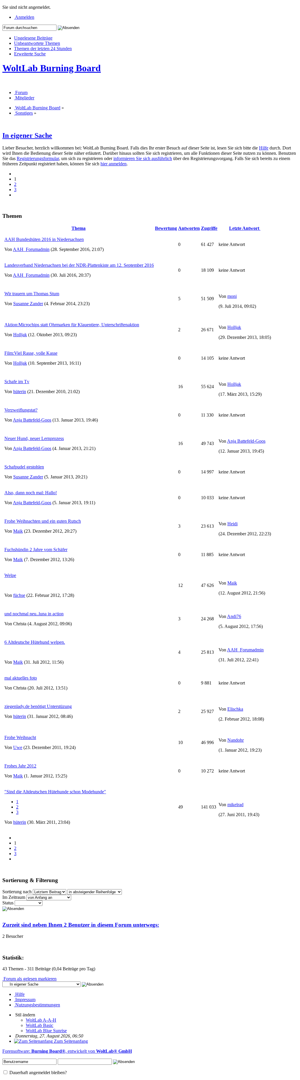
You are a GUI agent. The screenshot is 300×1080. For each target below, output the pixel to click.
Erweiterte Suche (30, 53)
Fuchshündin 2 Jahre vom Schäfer (35, 549)
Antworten (189, 228)
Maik (18, 531)
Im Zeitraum (13, 897)
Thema (78, 228)
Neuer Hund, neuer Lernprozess (34, 438)
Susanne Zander (28, 303)
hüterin (19, 391)
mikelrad (235, 804)
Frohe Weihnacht (20, 737)
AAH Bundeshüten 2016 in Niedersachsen (44, 239)
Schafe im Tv (16, 381)
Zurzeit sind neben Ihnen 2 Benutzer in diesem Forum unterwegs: (80, 925)
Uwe (17, 747)
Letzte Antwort (244, 228)
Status (7, 902)
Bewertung (166, 228)
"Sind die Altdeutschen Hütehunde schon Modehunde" (55, 791)
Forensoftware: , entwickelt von (67, 1051)
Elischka (235, 709)
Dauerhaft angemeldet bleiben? (37, 1072)
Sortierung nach (17, 891)
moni (232, 296)
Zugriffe (209, 228)
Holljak (20, 334)
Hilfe (263, 147)
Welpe (10, 575)
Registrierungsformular (38, 158)
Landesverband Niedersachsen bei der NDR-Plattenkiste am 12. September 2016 (79, 265)
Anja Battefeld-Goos (32, 419)
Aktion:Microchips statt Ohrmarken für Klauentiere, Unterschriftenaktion (71, 324)
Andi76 (234, 616)
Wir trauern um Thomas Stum (31, 293)
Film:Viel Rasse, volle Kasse (30, 353)
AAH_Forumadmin (31, 249)
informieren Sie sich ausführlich (142, 158)
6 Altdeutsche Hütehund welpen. (34, 642)
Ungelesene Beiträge (33, 37)
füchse (19, 595)
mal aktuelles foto (20, 677)
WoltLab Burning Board (51, 68)
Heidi (232, 523)
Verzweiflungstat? (21, 409)
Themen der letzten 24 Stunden (43, 48)
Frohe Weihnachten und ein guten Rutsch (42, 521)
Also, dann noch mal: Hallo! (30, 492)
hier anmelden (113, 163)
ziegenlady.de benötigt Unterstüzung (38, 706)
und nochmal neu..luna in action (34, 613)
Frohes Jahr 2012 (20, 765)
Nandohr (235, 740)
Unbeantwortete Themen (37, 43)
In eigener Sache (27, 135)
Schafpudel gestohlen (24, 466)
